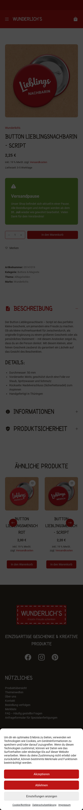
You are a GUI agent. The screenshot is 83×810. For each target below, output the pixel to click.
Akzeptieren (42, 774)
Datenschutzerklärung (44, 805)
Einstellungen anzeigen (41, 796)
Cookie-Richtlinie (21, 805)
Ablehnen (41, 785)
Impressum (64, 805)
